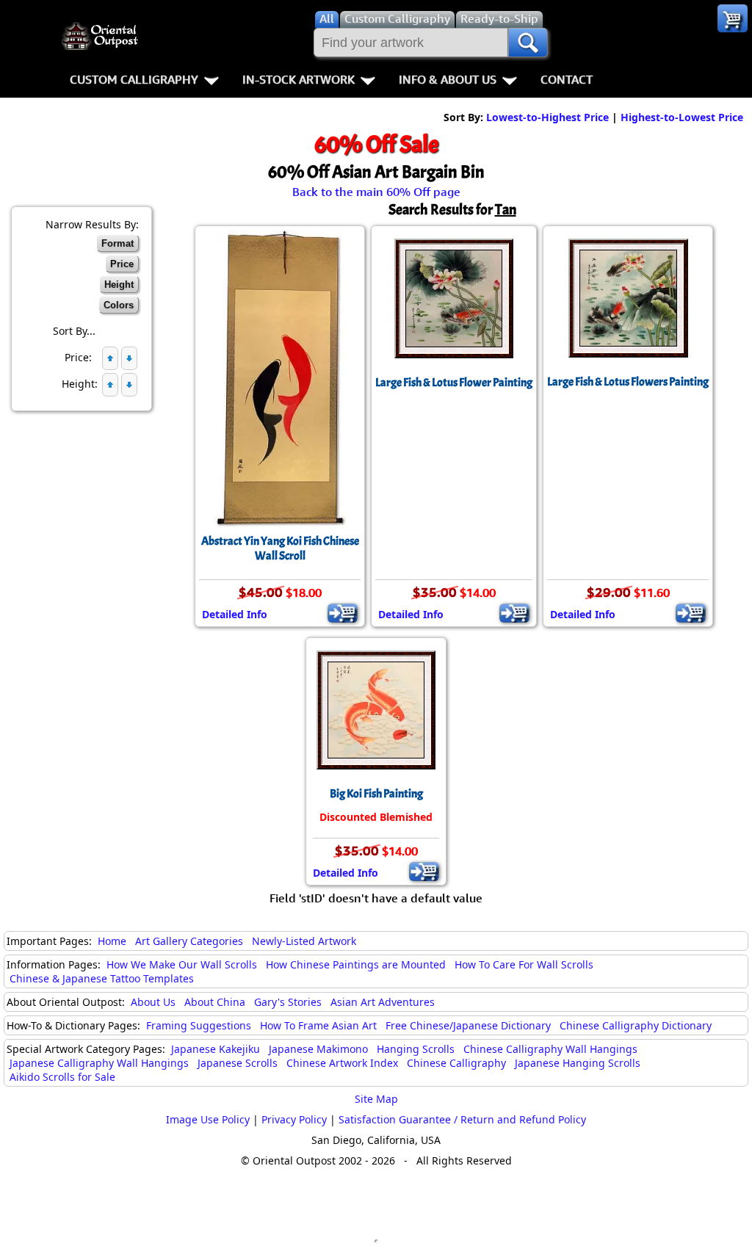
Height (119, 284)
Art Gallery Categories (189, 941)
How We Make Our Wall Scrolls (181, 964)
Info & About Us (447, 79)
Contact (566, 79)
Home (112, 941)
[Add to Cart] (343, 613)
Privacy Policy (294, 1119)
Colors (119, 305)
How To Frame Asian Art (318, 1025)
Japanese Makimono (318, 1049)
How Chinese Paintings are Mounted (356, 964)
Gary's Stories (288, 1002)
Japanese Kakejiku (215, 1049)
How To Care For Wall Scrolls (524, 964)
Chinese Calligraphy (456, 1063)
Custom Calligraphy (134, 79)
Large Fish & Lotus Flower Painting (453, 382)
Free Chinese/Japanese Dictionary (468, 1025)
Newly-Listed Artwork (304, 941)
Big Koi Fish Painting (376, 793)
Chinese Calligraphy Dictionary (636, 1025)
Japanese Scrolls (238, 1063)
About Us (153, 1002)
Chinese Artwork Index (342, 1063)
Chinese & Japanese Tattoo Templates (102, 978)
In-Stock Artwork (298, 79)
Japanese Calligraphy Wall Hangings (99, 1063)
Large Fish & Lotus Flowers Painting (628, 381)
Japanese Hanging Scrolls (577, 1063)
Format (117, 243)
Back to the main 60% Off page (376, 191)
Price (122, 263)
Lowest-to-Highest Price (547, 117)
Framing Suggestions (198, 1025)
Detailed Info (234, 614)
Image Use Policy (208, 1119)
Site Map (376, 1099)
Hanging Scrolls (416, 1049)
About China (214, 1002)
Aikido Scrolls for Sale (62, 1077)
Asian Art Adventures (382, 1002)
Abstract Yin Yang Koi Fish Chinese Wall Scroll (280, 548)
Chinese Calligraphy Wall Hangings (550, 1049)
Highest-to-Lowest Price (682, 117)
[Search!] (528, 42)
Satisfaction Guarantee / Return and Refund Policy (462, 1119)
